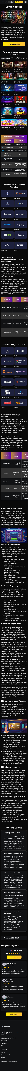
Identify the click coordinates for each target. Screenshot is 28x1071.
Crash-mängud (19, 58)
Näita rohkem (14, 1014)
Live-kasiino (12, 58)
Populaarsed (4, 58)
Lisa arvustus (14, 957)
